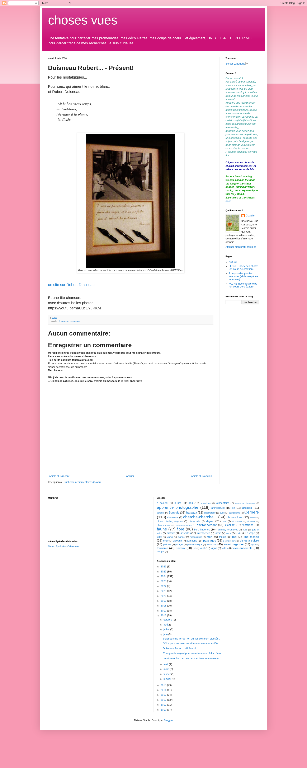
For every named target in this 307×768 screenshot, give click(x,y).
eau (224, 521)
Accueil (130, 476)
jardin (218, 533)
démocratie (194, 521)
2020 (164, 596)
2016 (164, 615)
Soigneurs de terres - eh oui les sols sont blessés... (191, 638)
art (233, 507)
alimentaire (222, 503)
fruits (245, 530)
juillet (167, 629)
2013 (164, 694)
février (167, 674)
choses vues (82, 20)
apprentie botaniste (245, 503)
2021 (164, 591)
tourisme (162, 548)
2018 (164, 605)
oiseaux (177, 540)
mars (167, 669)
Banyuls (174, 512)
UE (194, 548)
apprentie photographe (178, 507)
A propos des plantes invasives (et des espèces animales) (243, 276)
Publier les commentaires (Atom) (82, 482)
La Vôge (250, 533)
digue (209, 521)
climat (253, 517)
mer (209, 536)
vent (202, 548)
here (228, 201)
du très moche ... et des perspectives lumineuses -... (192, 658)
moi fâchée (251, 536)
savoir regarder (234, 544)
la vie (238, 533)
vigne (214, 548)
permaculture (229, 541)
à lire (178, 503)
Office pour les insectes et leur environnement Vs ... (192, 643)
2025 (164, 571)
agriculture (206, 503)
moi (234, 536)
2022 (164, 586)
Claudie (250, 215)
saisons (212, 544)
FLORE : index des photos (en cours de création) (243, 268)
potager (179, 544)
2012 (164, 699)
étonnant (230, 525)
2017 (164, 610)
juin (166, 634)
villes (225, 548)
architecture (218, 507)
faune (162, 529)
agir (191, 503)
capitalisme (234, 512)
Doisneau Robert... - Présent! (179, 648)
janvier (168, 679)
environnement (207, 524)
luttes (159, 537)
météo (222, 536)
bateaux (191, 512)
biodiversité (210, 512)
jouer (228, 533)
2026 (164, 566)
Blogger (168, 720)
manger (181, 537)
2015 (164, 685)
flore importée (202, 529)
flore (180, 529)
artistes (247, 507)
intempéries (203, 533)
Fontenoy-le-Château (227, 529)
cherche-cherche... (200, 517)
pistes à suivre (249, 540)
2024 (164, 576)
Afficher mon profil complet (241, 246)
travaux (180, 548)
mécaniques (196, 537)
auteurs (161, 512)
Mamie (170, 537)
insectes (186, 533)
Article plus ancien (201, 476)
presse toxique (194, 544)
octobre (168, 619)
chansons (75, 321)
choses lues (234, 517)
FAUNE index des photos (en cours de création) (243, 285)
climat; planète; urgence (170, 521)
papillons (191, 540)
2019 (164, 600)
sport (253, 544)
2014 (164, 690)
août (166, 624)
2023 (164, 581)
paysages (209, 540)
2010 (164, 709)
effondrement (163, 525)
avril (166, 664)
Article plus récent (59, 476)
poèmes (167, 544)
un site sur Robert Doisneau (71, 285)
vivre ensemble (242, 548)
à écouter (64, 321)
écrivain (251, 521)
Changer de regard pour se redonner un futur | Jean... (193, 653)
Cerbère (251, 512)
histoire (171, 533)
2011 (164, 704)
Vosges (160, 551)
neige (166, 540)
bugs (222, 512)
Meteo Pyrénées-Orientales (63, 546)
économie (237, 521)
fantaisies (247, 525)
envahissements (184, 525)
